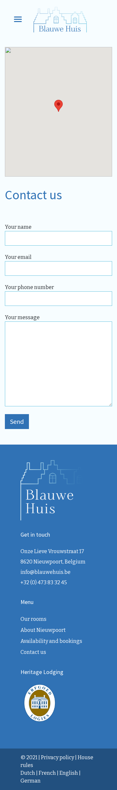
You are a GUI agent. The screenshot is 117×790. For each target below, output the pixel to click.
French (47, 773)
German (30, 781)
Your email (18, 257)
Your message (22, 317)
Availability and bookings (51, 641)
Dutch (27, 773)
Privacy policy (57, 757)
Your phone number (29, 287)
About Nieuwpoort (43, 630)
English (68, 773)
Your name (18, 227)
